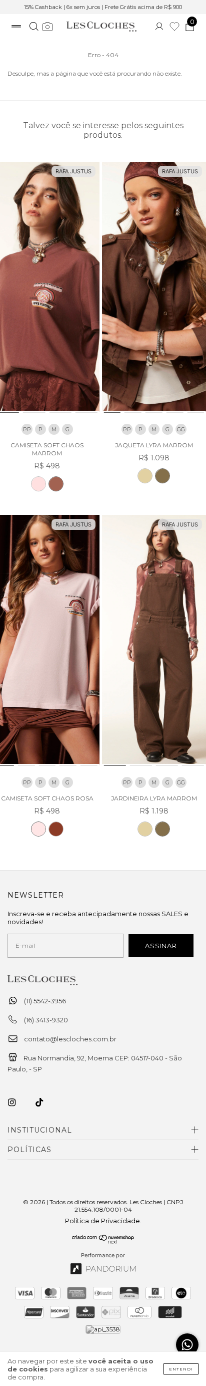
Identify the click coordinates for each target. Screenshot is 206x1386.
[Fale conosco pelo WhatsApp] (187, 1344)
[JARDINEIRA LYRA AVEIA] (145, 829)
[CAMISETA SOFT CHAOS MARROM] (56, 483)
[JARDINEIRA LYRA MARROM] (162, 829)
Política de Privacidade (102, 1221)
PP (27, 429)
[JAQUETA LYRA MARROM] (162, 475)
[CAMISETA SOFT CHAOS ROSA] (38, 483)
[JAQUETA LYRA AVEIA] (145, 475)
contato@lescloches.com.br (70, 1039)
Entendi (181, 1368)
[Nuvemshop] (103, 1241)
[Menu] (16, 28)
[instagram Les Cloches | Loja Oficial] (18, 1102)
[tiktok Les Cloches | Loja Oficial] (45, 1102)
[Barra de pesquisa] (33, 28)
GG (181, 429)
